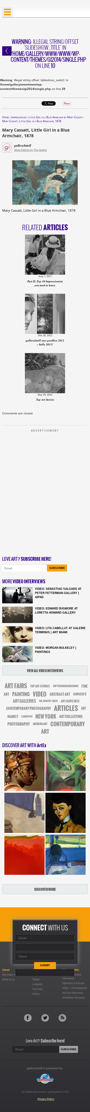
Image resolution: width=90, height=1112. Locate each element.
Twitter (36, 979)
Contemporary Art (63, 727)
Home (5, 117)
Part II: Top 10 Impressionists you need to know (45, 283)
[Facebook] (28, 1017)
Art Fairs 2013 (70, 701)
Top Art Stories (45, 400)
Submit (45, 965)
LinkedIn (37, 984)
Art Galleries (24, 701)
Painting (21, 694)
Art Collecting (71, 716)
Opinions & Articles (73, 983)
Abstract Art (60, 694)
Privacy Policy (46, 1099)
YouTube (37, 989)
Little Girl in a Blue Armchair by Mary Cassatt (56, 117)
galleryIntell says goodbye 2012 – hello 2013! (45, 342)
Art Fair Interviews (72, 992)
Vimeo (36, 993)
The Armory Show (48, 701)
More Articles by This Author (30, 150)
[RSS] (62, 1017)
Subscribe (57, 568)
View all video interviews (45, 670)
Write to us (8, 979)
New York (45, 716)
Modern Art (40, 724)
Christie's (79, 694)
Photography (18, 724)
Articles (66, 708)
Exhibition (26, 716)
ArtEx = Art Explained (74, 988)
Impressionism (18, 117)
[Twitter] (45, 1017)
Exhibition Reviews (73, 997)
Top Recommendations (65, 686)
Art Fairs (16, 686)
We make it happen (13, 974)
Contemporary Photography (28, 708)
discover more (45, 889)
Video (40, 694)
